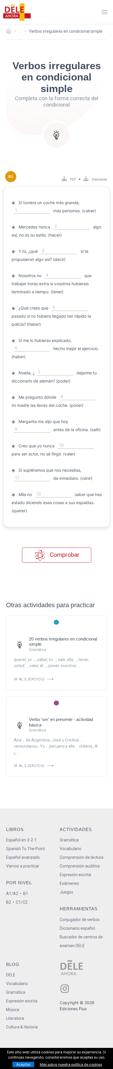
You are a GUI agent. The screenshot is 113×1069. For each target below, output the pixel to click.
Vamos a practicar (22, 866)
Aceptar (23, 1064)
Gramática (69, 840)
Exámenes (69, 883)
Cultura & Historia (22, 1027)
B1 (25, 893)
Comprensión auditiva (80, 866)
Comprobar (63, 554)
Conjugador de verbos (80, 919)
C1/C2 (22, 902)
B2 (8, 902)
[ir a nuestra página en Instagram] (65, 989)
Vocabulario (70, 848)
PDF (72, 179)
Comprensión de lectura (81, 857)
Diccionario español (77, 928)
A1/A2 (12, 893)
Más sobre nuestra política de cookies (71, 1064)
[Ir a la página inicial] (10, 31)
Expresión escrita (75, 874)
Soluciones (99, 179)
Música (12, 1009)
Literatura (15, 1018)
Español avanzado (23, 857)
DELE (10, 975)
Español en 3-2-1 (21, 840)
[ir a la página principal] (17, 12)
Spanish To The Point (25, 848)
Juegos (66, 892)
